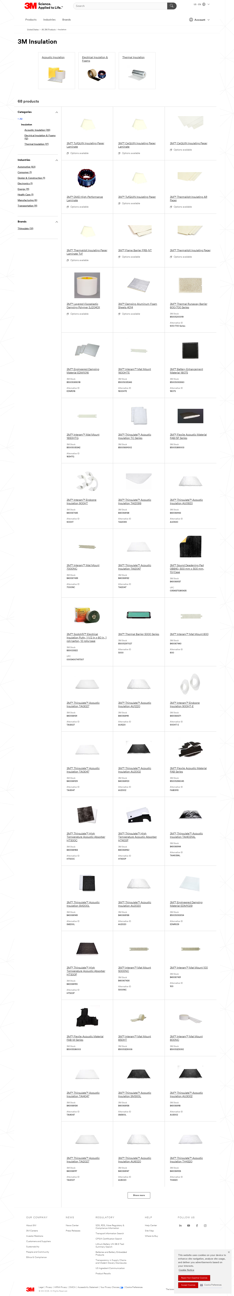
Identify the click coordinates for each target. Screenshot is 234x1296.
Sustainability (32, 1247)
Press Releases (73, 1231)
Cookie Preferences (134, 1287)
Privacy (49, 1287)
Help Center (151, 1225)
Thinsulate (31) (25, 228)
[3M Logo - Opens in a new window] (43, 6)
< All (20, 119)
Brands (66, 19)
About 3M (31, 1225)
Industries (49, 19)
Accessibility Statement (88, 1287)
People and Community (37, 1252)
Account (200, 20)
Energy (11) (23, 189)
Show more (139, 1195)
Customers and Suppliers (38, 1241)
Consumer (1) (25, 172)
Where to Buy (151, 1236)
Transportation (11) (27, 206)
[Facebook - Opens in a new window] (197, 1225)
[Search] (172, 6)
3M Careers (32, 1231)
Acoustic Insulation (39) (37, 130)
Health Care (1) (25, 195)
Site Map (149, 1231)
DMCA (72, 1287)
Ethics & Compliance (36, 1257)
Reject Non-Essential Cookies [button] (194, 1278)
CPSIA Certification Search (109, 1239)
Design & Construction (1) (31, 178)
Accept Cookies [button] (188, 1285)
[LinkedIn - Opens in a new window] (180, 1225)
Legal (41, 1287)
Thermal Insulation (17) (36, 144)
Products (30, 19)
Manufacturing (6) (27, 200)
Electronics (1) (25, 183)
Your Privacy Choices (109, 1287)
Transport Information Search (110, 1233)
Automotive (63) (26, 167)
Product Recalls (103, 1274)
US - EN (197, 5)
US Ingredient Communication (110, 1268)
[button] (211, 1285)
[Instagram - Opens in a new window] (205, 1225)
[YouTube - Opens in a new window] (188, 1225)
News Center (72, 1225)
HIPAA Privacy (60, 1287)
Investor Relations (34, 1236)
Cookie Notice (186, 1270)
